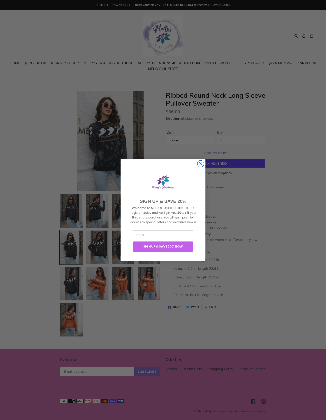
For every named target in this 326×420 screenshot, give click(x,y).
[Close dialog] (200, 163)
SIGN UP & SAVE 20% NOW (163, 246)
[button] (163, 182)
